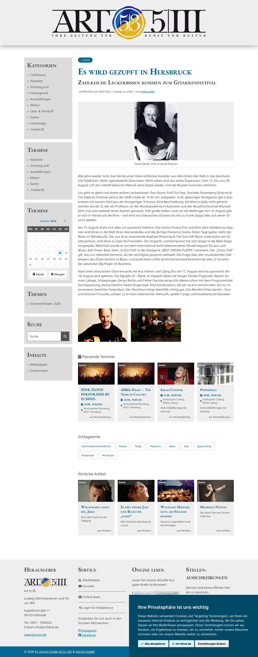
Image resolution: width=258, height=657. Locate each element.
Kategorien (41, 65)
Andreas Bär (147, 91)
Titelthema (37, 75)
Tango (138, 446)
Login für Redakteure (97, 608)
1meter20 (36, 129)
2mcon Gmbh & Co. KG (55, 652)
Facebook (88, 635)
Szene (34, 117)
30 (66, 259)
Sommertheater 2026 (45, 304)
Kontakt (88, 586)
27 (48, 259)
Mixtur (34, 105)
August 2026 (48, 221)
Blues (172, 446)
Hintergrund (38, 93)
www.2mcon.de (35, 635)
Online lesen (38, 370)
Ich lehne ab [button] (183, 643)
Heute (40, 274)
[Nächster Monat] (65, 221)
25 (36, 259)
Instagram (89, 630)
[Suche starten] (65, 336)
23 (66, 252)
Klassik (123, 446)
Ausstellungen (40, 99)
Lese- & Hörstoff (41, 111)
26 (42, 259)
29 (60, 259)
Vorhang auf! (39, 87)
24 (30, 259)
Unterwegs (37, 123)
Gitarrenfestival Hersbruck (96, 446)
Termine (37, 150)
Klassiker (36, 81)
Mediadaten (38, 364)
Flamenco (155, 446)
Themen (37, 294)
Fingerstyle (87, 455)
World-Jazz (108, 455)
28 (54, 259)
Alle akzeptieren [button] (155, 643)
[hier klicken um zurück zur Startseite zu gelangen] (129, 22)
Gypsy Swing (204, 446)
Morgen (59, 274)
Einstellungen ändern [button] (212, 643)
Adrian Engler (85, 652)
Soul (186, 446)
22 (60, 252)
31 (30, 265)
